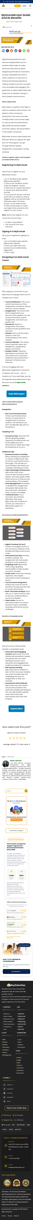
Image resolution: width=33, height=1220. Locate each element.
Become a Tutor (9, 1019)
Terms (4, 1216)
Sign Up (17, 6)
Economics (21, 1047)
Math (18, 1063)
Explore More (16, 708)
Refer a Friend (8, 1021)
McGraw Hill (22, 1024)
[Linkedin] (16, 51)
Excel (19, 1042)
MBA (4, 1039)
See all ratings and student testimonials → (13, 937)
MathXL (20, 1027)
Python (19, 1057)
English (19, 1060)
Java (19, 1039)
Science (19, 1065)
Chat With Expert (16, 394)
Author (3, 756)
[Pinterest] (20, 51)
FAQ (5, 1029)
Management (7, 1055)
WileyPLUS (21, 1019)
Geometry (6, 1047)
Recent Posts (10, 756)
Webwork (21, 1014)
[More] (28, 51)
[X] (7, 51)
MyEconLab (18, 22)
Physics (5, 1042)
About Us (7, 1014)
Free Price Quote (9, 1024)
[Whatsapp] (24, 51)
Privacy (10, 1216)
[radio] (10, 738)
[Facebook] (3, 51)
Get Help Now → (16, 971)
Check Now (22, 779)
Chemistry (20, 1068)
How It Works (8, 1016)
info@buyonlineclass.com (23, 1)
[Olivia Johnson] (5, 766)
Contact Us (7, 1027)
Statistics (6, 1050)
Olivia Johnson (16, 761)
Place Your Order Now (16, 1108)
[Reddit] (12, 51)
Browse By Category (18, 831)
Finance (5, 1045)
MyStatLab (21, 1016)
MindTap (21, 1029)
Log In (24, 6)
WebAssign (22, 1021)
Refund (16, 1216)
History (5, 1052)
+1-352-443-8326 (9, 1)
